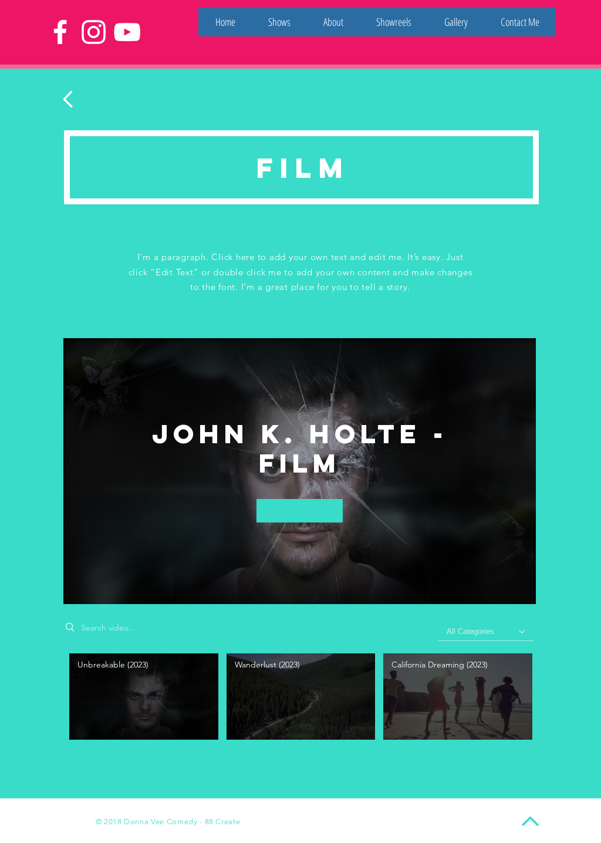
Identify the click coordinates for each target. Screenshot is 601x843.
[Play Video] (143, 696)
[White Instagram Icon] (93, 32)
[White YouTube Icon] (127, 32)
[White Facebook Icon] (60, 32)
